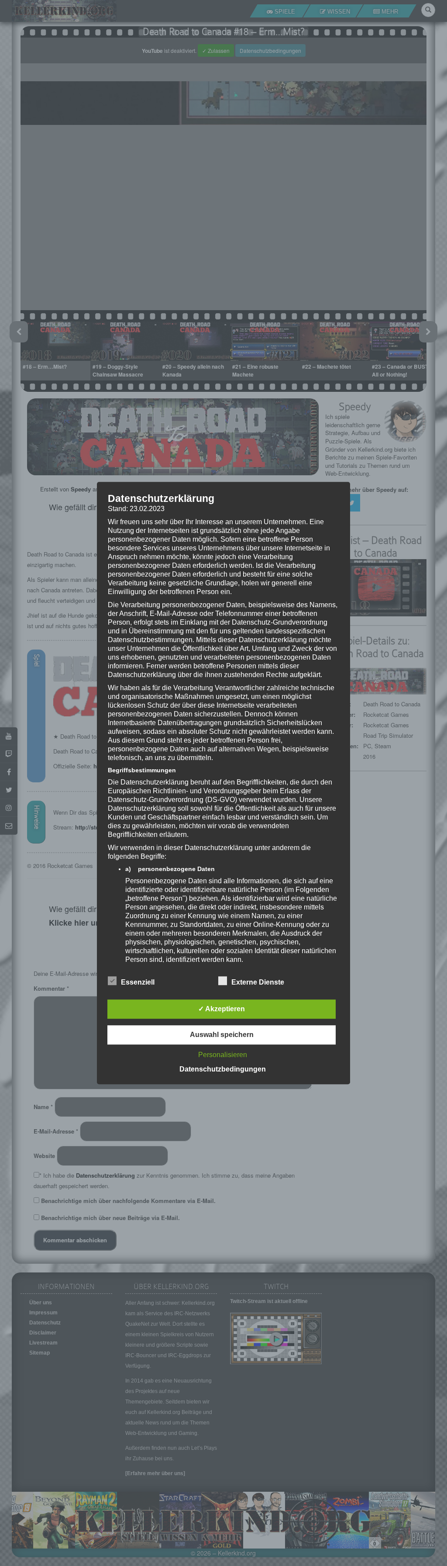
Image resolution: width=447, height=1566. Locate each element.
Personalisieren (222, 1054)
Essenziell (138, 982)
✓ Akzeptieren (221, 1009)
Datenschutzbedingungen (222, 1069)
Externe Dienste (257, 982)
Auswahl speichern (222, 1034)
